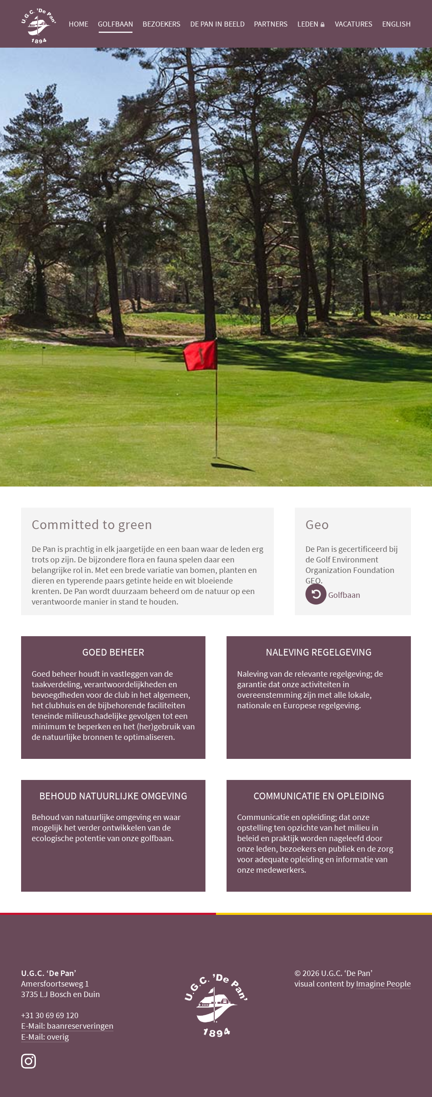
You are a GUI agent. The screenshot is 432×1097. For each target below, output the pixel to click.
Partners (271, 24)
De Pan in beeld (217, 24)
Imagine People (383, 983)
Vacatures (354, 24)
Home (78, 24)
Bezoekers (162, 24)
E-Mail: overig (45, 1036)
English (396, 24)
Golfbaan (115, 24)
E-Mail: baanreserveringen (67, 1025)
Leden (308, 24)
